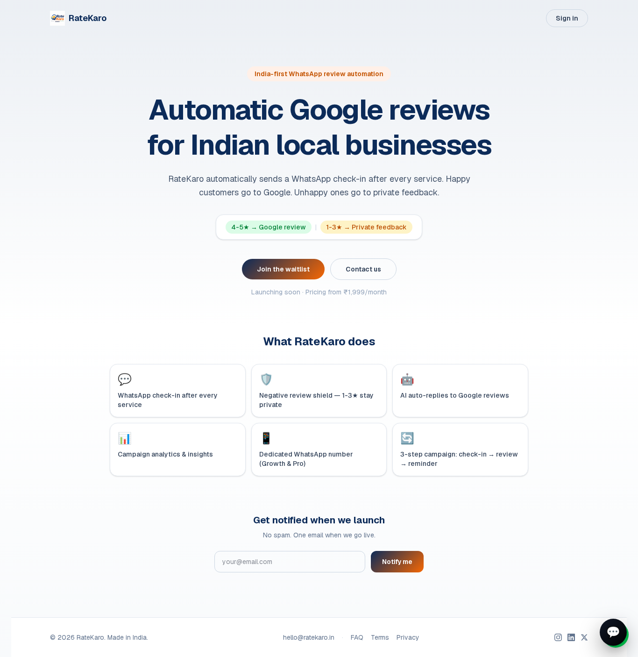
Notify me (397, 561)
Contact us (363, 269)
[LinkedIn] (571, 637)
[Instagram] (558, 637)
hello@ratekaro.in (308, 637)
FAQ (357, 637)
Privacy (408, 637)
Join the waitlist (283, 269)
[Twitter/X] (584, 637)
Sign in (567, 18)
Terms (380, 637)
